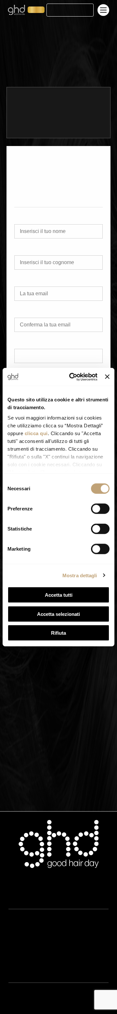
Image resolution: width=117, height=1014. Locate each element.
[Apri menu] (104, 10)
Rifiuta (58, 633)
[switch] (100, 509)
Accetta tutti (58, 595)
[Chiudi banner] (107, 376)
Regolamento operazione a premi (42, 970)
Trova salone (70, 10)
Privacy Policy (22, 941)
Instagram (18, 1005)
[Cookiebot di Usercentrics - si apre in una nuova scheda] (72, 377)
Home (25, 35)
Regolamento (22, 960)
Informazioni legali (27, 931)
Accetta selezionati (58, 614)
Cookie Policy (22, 951)
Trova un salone (48, 35)
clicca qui (36, 433)
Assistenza (19, 896)
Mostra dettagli (79, 575)
